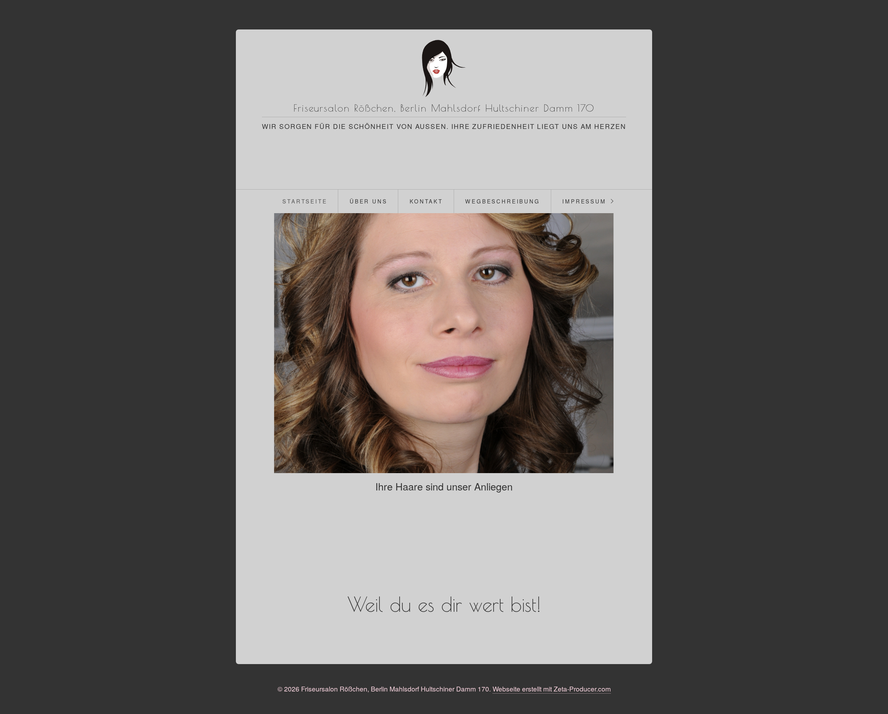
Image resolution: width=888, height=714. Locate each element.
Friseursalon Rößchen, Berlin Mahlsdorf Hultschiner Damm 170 (444, 108)
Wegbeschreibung (502, 201)
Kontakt (426, 201)
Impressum (584, 201)
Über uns (368, 201)
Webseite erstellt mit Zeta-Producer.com (552, 688)
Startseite (304, 201)
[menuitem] (304, 201)
